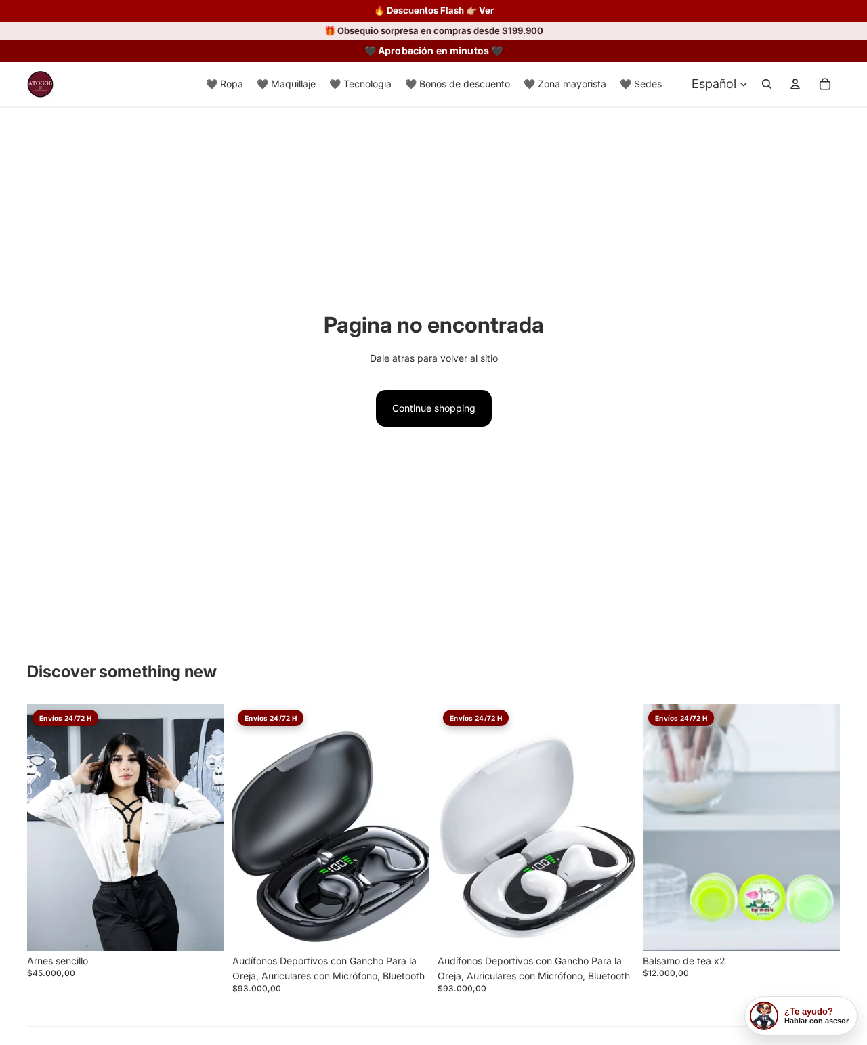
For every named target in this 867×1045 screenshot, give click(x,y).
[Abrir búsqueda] (767, 84)
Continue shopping (433, 408)
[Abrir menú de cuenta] (795, 84)
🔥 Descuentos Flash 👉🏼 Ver (434, 10)
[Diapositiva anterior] (252, 828)
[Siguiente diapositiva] (409, 828)
